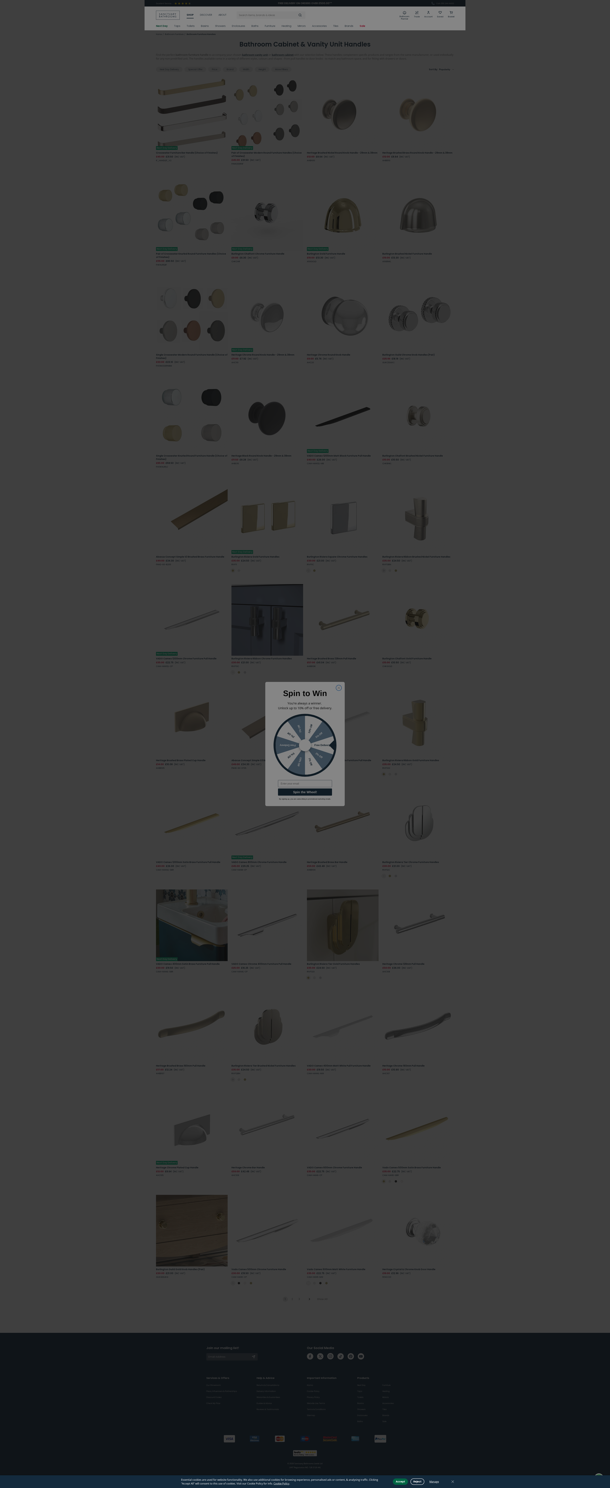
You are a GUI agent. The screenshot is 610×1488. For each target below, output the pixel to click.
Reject (417, 1481)
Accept (400, 1481)
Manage (434, 1481)
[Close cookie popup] (452, 1481)
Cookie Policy (281, 1483)
